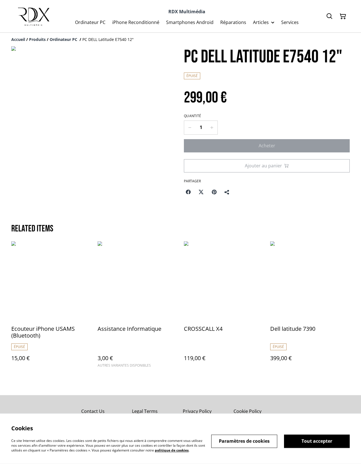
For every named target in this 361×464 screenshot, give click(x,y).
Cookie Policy (247, 411)
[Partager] (227, 192)
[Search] (329, 16)
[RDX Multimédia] (32, 16)
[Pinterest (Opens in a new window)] (214, 192)
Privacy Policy (197, 411)
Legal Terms (145, 411)
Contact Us (93, 411)
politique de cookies (172, 450)
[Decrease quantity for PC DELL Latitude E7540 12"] (189, 128)
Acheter (267, 146)
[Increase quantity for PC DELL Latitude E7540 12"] (212, 128)
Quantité (192, 116)
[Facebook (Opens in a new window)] (188, 192)
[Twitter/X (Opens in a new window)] (201, 192)
